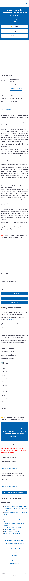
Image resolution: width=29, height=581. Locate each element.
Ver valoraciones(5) (6, 109)
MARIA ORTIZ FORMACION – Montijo (13, 527)
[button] (22, 3)
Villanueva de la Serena (21, 19)
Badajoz (15, 21)
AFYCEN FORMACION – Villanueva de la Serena (15, 506)
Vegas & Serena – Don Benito (11, 531)
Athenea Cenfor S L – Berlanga (12, 533)
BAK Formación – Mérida (10, 529)
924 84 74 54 (11, 319)
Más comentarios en (9, 468)
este (12, 331)
